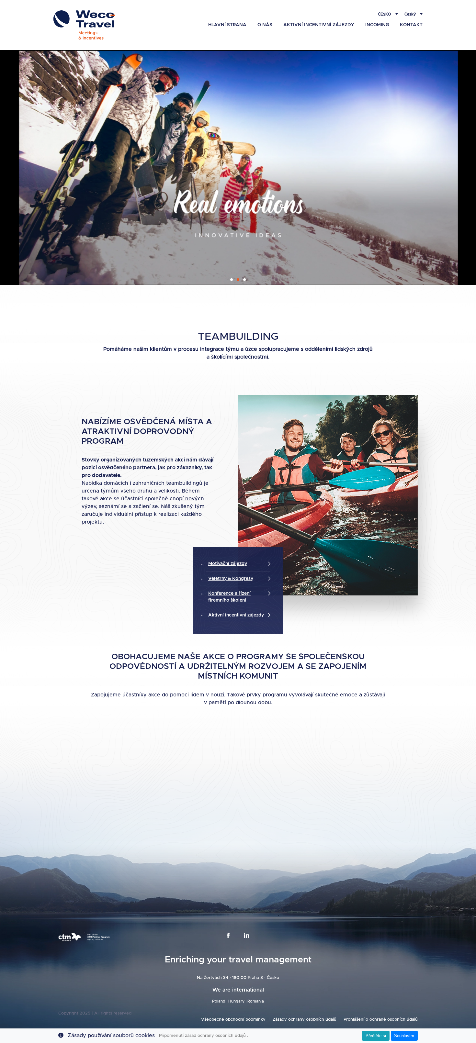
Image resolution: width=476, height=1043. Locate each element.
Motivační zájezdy (227, 563)
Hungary (236, 1001)
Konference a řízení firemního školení (229, 597)
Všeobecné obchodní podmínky (233, 1019)
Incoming (377, 25)
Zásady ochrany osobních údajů (304, 1019)
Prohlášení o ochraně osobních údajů (381, 1019)
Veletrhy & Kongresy (230, 578)
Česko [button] (385, 14)
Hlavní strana (227, 25)
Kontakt (411, 25)
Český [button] (410, 14)
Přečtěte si (376, 1035)
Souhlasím (404, 1035)
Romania (255, 1001)
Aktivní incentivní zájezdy (318, 25)
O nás (264, 25)
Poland (218, 1001)
